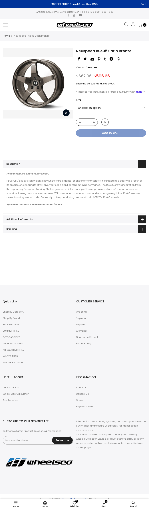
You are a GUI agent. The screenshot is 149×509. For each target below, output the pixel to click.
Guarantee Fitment (87, 337)
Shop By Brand (11, 318)
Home (6, 36)
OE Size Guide (11, 387)
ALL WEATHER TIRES (13, 350)
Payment (81, 318)
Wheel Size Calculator (16, 394)
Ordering (81, 311)
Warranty (81, 331)
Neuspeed (92, 67)
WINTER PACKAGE (13, 362)
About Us (81, 387)
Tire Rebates (10, 400)
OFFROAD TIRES (11, 337)
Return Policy (83, 343)
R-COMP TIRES (11, 324)
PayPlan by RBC (85, 406)
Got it (7, 4)
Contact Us (82, 394)
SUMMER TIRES (11, 331)
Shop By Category (13, 311)
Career (80, 400)
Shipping (81, 83)
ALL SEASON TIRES (13, 343)
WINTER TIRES (10, 356)
